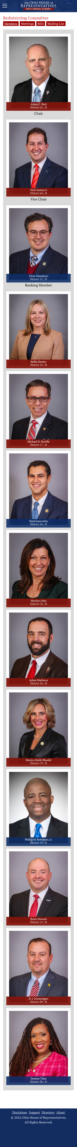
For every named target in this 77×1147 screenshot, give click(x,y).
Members (10, 23)
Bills (41, 23)
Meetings (27, 23)
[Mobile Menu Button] (4, 6)
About (60, 1112)
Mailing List (55, 23)
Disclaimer (19, 1112)
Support (34, 1112)
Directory (48, 1112)
